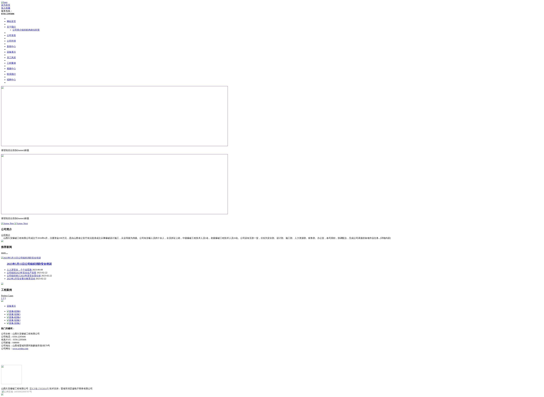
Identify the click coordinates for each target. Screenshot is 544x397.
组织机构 (26, 30)
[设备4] (11, 317)
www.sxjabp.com (20, 348)
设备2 (17, 323)
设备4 (17, 317)
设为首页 (5, 5)
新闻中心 (11, 46)
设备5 (17, 314)
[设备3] (11, 320)
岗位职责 (35, 30)
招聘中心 (11, 79)
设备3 (17, 320)
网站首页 (11, 21)
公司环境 (11, 41)
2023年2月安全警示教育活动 (21, 278)
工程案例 (11, 63)
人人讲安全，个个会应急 (19, 269)
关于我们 (11, 27)
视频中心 (11, 68)
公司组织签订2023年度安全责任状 (24, 275)
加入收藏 (5, 8)
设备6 (17, 311)
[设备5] (11, 314)
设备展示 (11, 52)
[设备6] (11, 311)
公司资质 (11, 35)
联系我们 (11, 74)
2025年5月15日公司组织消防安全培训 (29, 263)
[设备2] (11, 323)
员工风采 (11, 57)
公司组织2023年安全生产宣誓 (21, 272)
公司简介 (17, 30)
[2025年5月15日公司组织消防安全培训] (21, 258)
